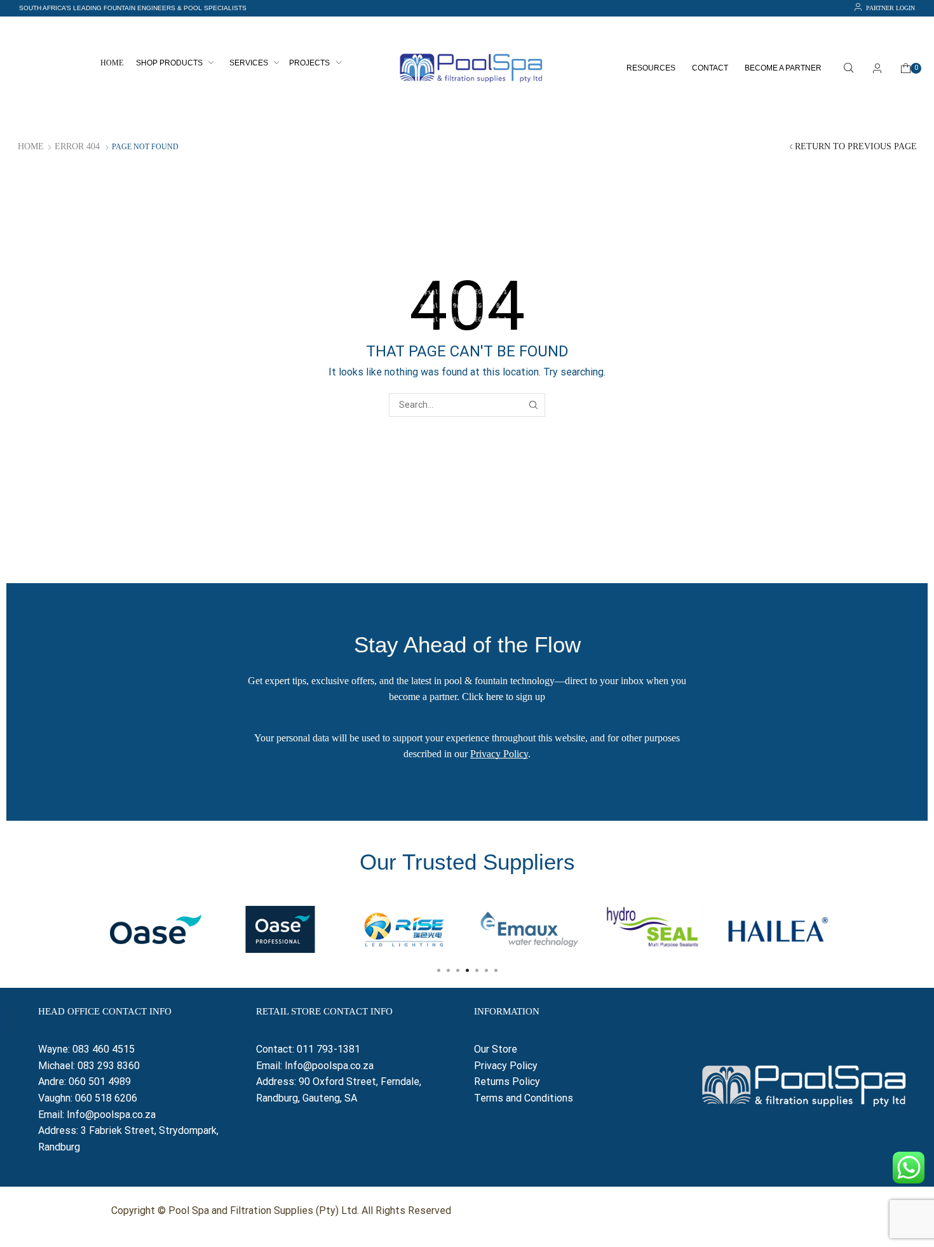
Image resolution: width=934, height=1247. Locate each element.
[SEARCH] (533, 405)
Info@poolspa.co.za (111, 1115)
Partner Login (890, 7)
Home (31, 146)
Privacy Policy (499, 753)
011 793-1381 (328, 1049)
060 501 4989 (100, 1081)
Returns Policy (508, 1081)
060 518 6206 (106, 1098)
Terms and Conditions (523, 1098)
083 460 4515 (103, 1049)
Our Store (495, 1049)
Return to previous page (856, 146)
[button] (133, 8)
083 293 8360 (109, 1066)
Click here (482, 696)
